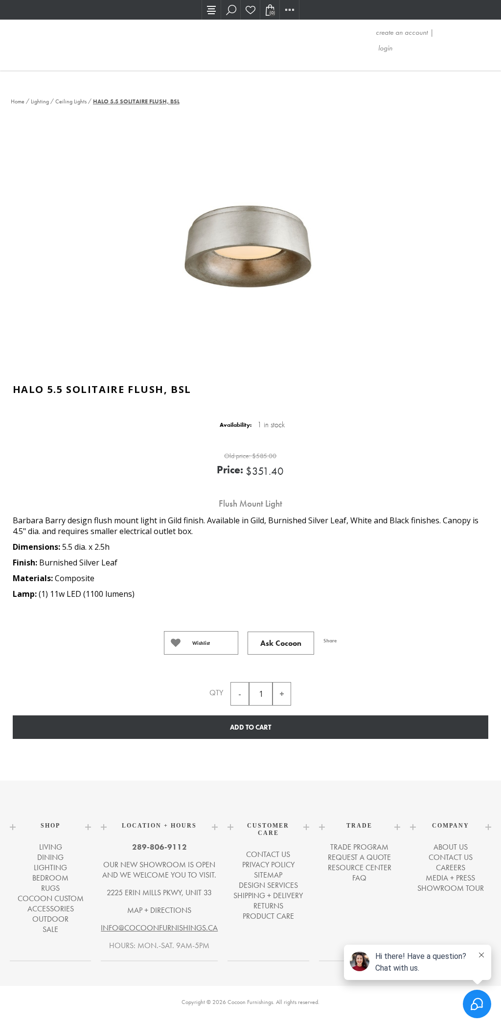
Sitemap (268, 875)
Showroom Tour (450, 888)
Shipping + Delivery (268, 895)
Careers (450, 867)
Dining (50, 857)
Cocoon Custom (51, 898)
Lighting (50, 867)
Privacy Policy (268, 864)
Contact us (268, 854)
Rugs (50, 888)
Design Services (268, 885)
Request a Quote (359, 857)
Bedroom (50, 878)
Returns (268, 906)
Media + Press (450, 878)
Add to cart (250, 727)
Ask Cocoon (280, 643)
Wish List (250, 10)
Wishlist (201, 643)
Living (50, 847)
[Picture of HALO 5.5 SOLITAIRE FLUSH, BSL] (250, 245)
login (385, 48)
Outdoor (50, 919)
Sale (50, 929)
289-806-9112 (159, 847)
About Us (450, 847)
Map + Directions (159, 910)
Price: (230, 470)
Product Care (268, 916)
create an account (402, 32)
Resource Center (359, 867)
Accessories (50, 909)
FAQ (359, 878)
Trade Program (359, 847)
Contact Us (451, 857)
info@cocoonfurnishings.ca (159, 928)
